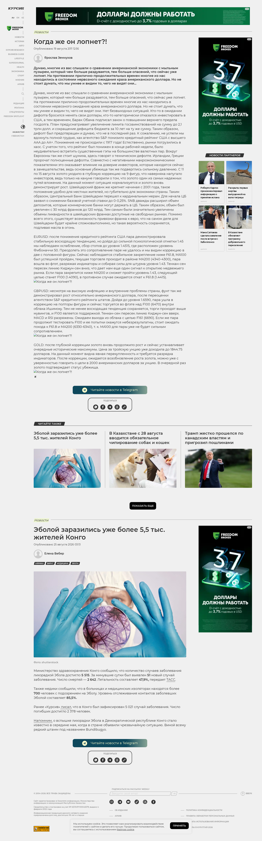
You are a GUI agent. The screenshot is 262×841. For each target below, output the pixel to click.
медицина (62, 563)
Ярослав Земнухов (58, 57)
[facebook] (153, 802)
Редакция (18, 103)
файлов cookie (125, 829)
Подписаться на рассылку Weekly (131, 789)
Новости (19, 37)
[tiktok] (137, 802)
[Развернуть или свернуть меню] (23, 94)
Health (20, 67)
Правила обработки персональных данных (210, 816)
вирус (50, 563)
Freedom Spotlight (14, 116)
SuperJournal (16, 63)
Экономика (17, 71)
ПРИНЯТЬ (179, 825)
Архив (20, 84)
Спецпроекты (16, 112)
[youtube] (128, 802)
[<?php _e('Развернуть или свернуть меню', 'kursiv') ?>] (23, 127)
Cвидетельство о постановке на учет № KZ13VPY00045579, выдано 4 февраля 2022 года (66, 808)
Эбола (75, 563)
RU (13, 18)
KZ (23, 18)
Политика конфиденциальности (204, 810)
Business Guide (16, 54)
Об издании (121, 810)
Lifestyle (19, 58)
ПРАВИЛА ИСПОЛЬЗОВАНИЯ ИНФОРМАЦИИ (207, 822)
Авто (21, 46)
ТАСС (170, 680)
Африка (39, 563)
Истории (19, 41)
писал (65, 707)
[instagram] (111, 802)
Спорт (21, 76)
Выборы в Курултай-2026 (199, 827)
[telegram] (120, 802)
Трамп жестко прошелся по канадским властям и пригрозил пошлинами (214, 438)
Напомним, (43, 721)
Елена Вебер (54, 553)
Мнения (20, 80)
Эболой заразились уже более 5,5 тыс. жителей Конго (65, 435)
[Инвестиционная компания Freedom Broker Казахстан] (15, 28)
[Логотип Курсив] (16, 8)
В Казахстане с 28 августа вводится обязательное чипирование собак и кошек (139, 438)
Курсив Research (15, 50)
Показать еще (143, 505)
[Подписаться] (174, 794)
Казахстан (18, 132)
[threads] (145, 802)
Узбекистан (17, 136)
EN (18, 18)
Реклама (19, 108)
